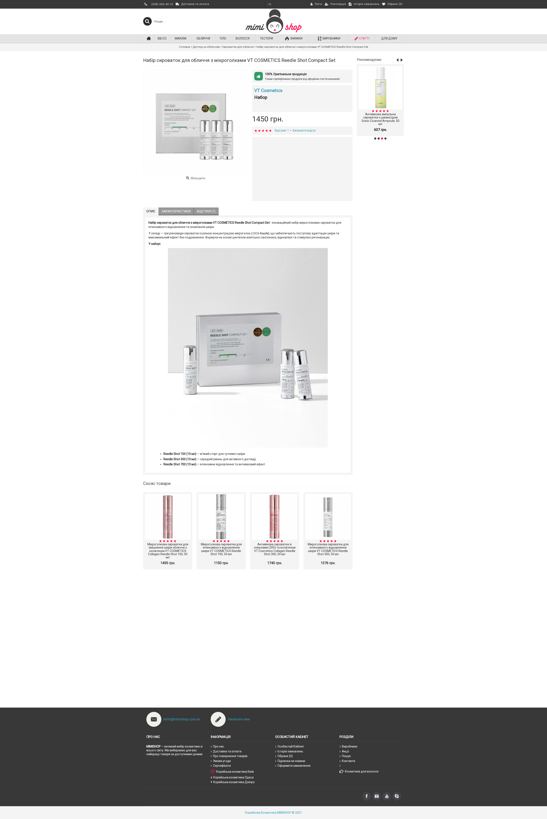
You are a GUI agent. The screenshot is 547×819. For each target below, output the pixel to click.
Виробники (349, 746)
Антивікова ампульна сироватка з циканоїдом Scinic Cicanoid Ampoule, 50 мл (380, 119)
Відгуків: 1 (282, 130)
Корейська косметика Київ (235, 771)
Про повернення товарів (230, 756)
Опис (150, 211)
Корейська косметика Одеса (233, 777)
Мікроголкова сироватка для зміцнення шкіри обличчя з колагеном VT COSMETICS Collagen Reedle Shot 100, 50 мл (167, 551)
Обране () (285, 756)
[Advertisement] (380, 210)
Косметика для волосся (361, 771)
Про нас (218, 746)
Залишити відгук (304, 130)
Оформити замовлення (294, 765)
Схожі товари (157, 483)
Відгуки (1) (206, 211)
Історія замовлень (290, 751)
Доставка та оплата (227, 751)
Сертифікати (222, 765)
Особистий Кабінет (291, 746)
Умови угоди (222, 761)
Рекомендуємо (369, 60)
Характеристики (176, 211)
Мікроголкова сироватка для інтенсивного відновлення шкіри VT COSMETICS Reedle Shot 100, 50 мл (221, 549)
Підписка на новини (291, 761)
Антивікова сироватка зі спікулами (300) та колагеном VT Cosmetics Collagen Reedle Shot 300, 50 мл (275, 549)
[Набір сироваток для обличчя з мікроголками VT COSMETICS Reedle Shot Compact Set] (195, 122)
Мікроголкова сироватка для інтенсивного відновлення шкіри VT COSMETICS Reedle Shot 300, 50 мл (328, 549)
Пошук (346, 756)
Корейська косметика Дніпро (234, 782)
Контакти (348, 761)
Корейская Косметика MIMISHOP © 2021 (273, 812)
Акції (345, 751)
